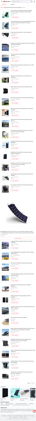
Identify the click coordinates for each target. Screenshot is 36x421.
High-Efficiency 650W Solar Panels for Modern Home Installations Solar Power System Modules (21, 340)
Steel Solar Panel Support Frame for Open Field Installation (22, 97)
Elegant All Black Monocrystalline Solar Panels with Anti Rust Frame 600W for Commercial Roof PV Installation (22, 329)
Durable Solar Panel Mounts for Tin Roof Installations (21, 32)
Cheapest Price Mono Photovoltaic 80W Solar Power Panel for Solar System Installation (23, 44)
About (10, 417)
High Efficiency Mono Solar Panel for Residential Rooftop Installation (22, 174)
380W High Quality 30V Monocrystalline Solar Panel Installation (21, 296)
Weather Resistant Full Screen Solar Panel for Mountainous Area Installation (22, 362)
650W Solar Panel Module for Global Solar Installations (21, 263)
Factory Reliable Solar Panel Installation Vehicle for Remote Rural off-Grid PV (22, 253)
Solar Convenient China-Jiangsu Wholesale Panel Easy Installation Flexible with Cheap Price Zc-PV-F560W (21, 11)
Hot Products (4, 415)
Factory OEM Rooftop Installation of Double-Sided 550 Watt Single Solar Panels (22, 274)
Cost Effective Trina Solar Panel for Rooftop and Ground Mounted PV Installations (21, 372)
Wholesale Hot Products (19, 415)
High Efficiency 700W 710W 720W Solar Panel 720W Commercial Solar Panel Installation (21, 163)
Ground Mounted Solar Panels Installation (19, 317)
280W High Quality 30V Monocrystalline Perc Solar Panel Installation (22, 109)
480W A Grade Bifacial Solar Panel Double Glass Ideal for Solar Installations (23, 351)
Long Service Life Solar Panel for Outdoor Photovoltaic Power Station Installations (23, 307)
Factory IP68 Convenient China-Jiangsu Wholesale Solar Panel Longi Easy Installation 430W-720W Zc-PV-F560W (23, 22)
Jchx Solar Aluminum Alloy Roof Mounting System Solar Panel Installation (23, 55)
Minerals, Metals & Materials (21, 403)
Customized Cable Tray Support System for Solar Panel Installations (21, 242)
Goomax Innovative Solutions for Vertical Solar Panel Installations (21, 76)
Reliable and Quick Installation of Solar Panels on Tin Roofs (22, 65)
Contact (25, 417)
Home (2, 403)
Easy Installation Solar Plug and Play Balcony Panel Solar (22, 184)
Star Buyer (25, 415)
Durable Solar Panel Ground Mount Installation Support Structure (21, 120)
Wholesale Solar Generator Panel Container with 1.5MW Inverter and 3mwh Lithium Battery (22, 131)
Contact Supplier (15, 17)
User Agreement (15, 417)
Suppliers (13, 4)
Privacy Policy (21, 417)
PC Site (29, 415)
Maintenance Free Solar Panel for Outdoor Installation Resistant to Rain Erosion (21, 153)
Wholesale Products (9, 403)
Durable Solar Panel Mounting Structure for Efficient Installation (21, 285)
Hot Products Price (10, 415)
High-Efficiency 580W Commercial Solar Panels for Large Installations (22, 142)
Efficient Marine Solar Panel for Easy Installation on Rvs (21, 86)
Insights (32, 415)
